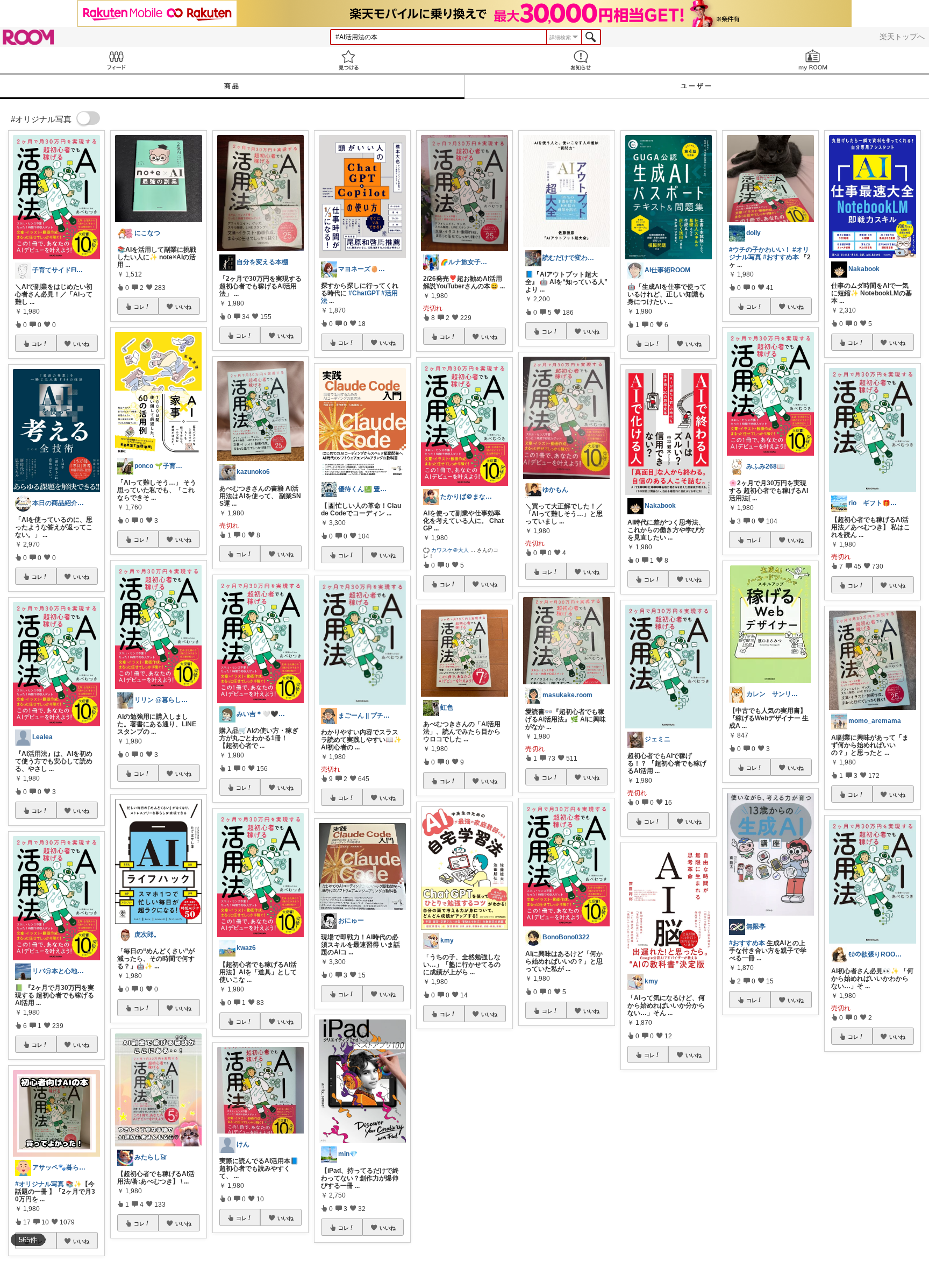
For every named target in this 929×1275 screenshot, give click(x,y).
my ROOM (813, 60)
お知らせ (580, 60)
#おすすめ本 (781, 257)
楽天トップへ (902, 36)
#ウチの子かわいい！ (760, 249)
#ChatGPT (364, 293)
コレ (37, 343)
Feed (116, 60)
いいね (81, 343)
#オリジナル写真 (39, 1184)
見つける (348, 60)
